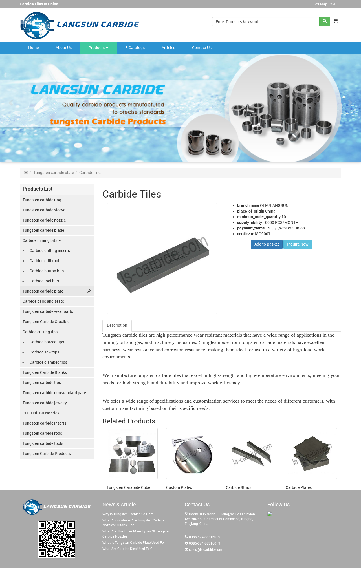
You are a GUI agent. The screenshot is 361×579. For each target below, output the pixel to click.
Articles (168, 48)
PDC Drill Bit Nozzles (41, 413)
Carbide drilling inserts (50, 251)
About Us (64, 48)
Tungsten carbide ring (42, 200)
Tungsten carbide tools (43, 443)
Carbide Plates (299, 487)
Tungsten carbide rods (42, 433)
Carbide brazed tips (47, 342)
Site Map (320, 4)
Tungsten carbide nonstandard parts (55, 393)
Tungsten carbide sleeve (44, 210)
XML (333, 4)
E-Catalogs (135, 48)
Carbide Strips (238, 487)
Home (33, 48)
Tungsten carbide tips (42, 383)
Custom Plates (179, 487)
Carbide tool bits (44, 281)
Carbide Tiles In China (39, 4)
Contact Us (202, 48)
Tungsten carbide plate (53, 173)
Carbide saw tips (44, 352)
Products (97, 48)
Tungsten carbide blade (43, 230)
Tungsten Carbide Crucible (46, 322)
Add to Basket (266, 244)
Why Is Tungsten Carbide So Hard (128, 514)
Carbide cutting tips (40, 332)
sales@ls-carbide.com (205, 550)
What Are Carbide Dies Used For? (127, 549)
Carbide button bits (47, 271)
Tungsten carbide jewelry (45, 403)
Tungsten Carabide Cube (128, 487)
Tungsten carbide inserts (44, 423)
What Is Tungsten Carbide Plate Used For (133, 543)
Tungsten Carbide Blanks (45, 372)
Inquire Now (298, 244)
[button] (335, 21)
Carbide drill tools (45, 261)
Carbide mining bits (40, 240)
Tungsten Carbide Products (47, 454)
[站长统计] (269, 513)
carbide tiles (134, 335)
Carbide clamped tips (48, 362)
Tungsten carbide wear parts (48, 312)
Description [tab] (117, 325)
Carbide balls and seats (43, 301)
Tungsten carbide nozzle (44, 220)
